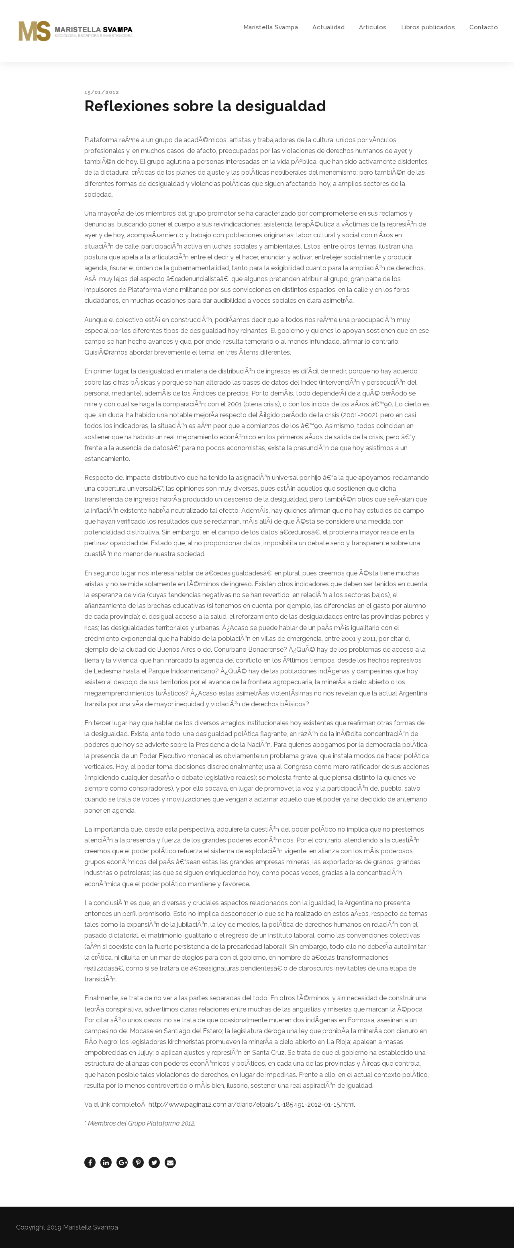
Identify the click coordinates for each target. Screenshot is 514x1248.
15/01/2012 (101, 92)
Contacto (483, 27)
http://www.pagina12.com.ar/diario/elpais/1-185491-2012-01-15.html (252, 1104)
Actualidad (328, 27)
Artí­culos (373, 27)
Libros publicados (428, 27)
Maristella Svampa (270, 27)
